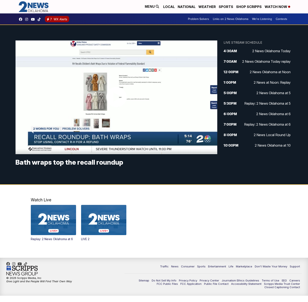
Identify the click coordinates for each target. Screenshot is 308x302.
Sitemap (144, 280)
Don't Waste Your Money (271, 266)
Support (295, 266)
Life (231, 266)
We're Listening (262, 19)
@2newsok (40, 19)
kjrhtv (21, 19)
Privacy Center (209, 280)
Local (169, 7)
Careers (294, 280)
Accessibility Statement (246, 283)
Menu (150, 6)
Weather (207, 7)
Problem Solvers (198, 19)
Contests (281, 19)
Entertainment (217, 266)
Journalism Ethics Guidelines (240, 280)
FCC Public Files (167, 283)
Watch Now (276, 7)
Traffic (164, 266)
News (175, 266)
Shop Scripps (249, 7)
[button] (53, 223)
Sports (226, 7)
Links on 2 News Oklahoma (230, 19)
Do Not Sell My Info (164, 280)
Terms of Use (270, 280)
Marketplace (244, 266)
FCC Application (191, 283)
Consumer (188, 266)
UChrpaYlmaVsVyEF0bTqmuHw (34, 19)
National (186, 7)
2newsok (27, 19)
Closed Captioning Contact (282, 287)
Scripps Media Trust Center (282, 283)
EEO (284, 280)
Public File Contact (216, 283)
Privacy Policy (188, 280)
